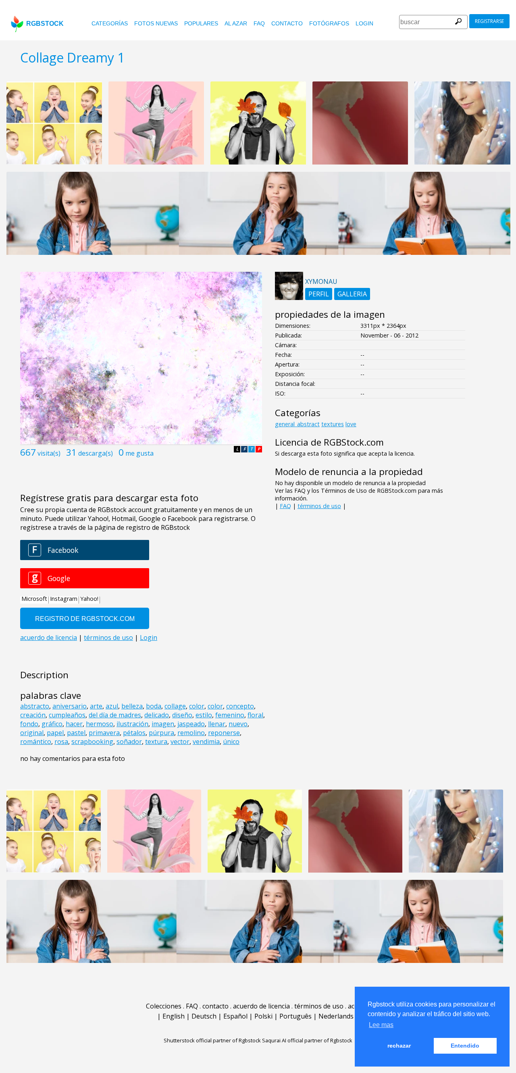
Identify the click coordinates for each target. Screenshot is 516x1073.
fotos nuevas (156, 23)
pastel (76, 732)
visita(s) (48, 453)
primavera (104, 732)
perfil (318, 294)
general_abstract (297, 424)
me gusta (139, 453)
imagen (163, 723)
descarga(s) (95, 453)
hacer (74, 723)
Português (295, 1016)
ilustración (132, 723)
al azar (236, 23)
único (231, 741)
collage (175, 706)
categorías (110, 23)
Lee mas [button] (381, 1024)
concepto (240, 706)
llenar (216, 723)
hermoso (99, 723)
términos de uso (319, 506)
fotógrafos (329, 23)
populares (201, 23)
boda (153, 706)
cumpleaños (67, 714)
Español (235, 1016)
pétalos (134, 732)
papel (55, 732)
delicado (156, 714)
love (350, 424)
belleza (132, 706)
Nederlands (336, 1016)
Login (364, 23)
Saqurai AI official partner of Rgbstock (307, 1040)
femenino (229, 714)
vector (180, 741)
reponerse (224, 732)
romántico (35, 741)
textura (156, 741)
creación (33, 714)
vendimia (206, 741)
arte (96, 706)
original (32, 732)
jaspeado (191, 723)
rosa (61, 741)
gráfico (52, 723)
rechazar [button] (399, 1045)
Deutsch (203, 1016)
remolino (191, 732)
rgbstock (45, 23)
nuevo (238, 723)
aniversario (69, 706)
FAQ (259, 23)
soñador (129, 741)
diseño (182, 714)
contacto (287, 23)
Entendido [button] (465, 1045)
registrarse (489, 21)
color (196, 706)
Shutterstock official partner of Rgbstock (212, 1040)
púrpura (161, 732)
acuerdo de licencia (261, 1006)
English (173, 1016)
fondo (29, 723)
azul (112, 706)
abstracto (34, 706)
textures (332, 424)
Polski (263, 1016)
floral (255, 714)
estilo (204, 714)
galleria (352, 294)
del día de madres (115, 714)
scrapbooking (92, 741)
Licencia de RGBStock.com (329, 442)
